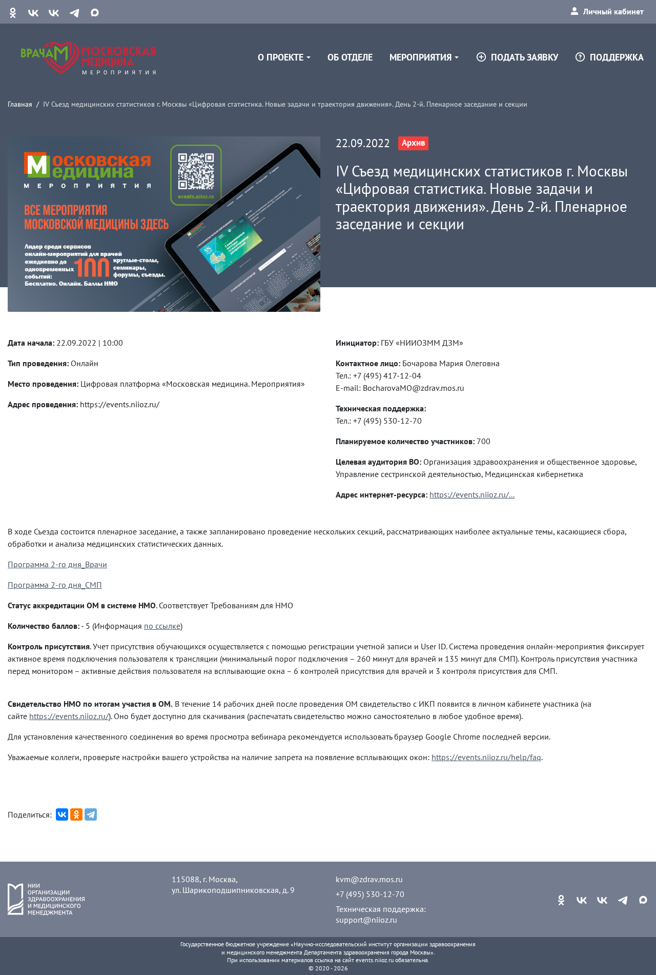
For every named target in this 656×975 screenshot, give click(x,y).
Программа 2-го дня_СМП (55, 585)
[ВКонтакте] (62, 814)
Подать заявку (524, 57)
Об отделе (350, 57)
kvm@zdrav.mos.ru (369, 879)
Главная (20, 104)
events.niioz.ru (375, 960)
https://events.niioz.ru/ (69, 716)
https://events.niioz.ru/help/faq (486, 757)
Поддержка (617, 57)
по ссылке (162, 626)
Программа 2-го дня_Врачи (57, 564)
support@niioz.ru (366, 919)
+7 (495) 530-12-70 (370, 894)
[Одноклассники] (76, 814)
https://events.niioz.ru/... (472, 494)
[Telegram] (91, 814)
